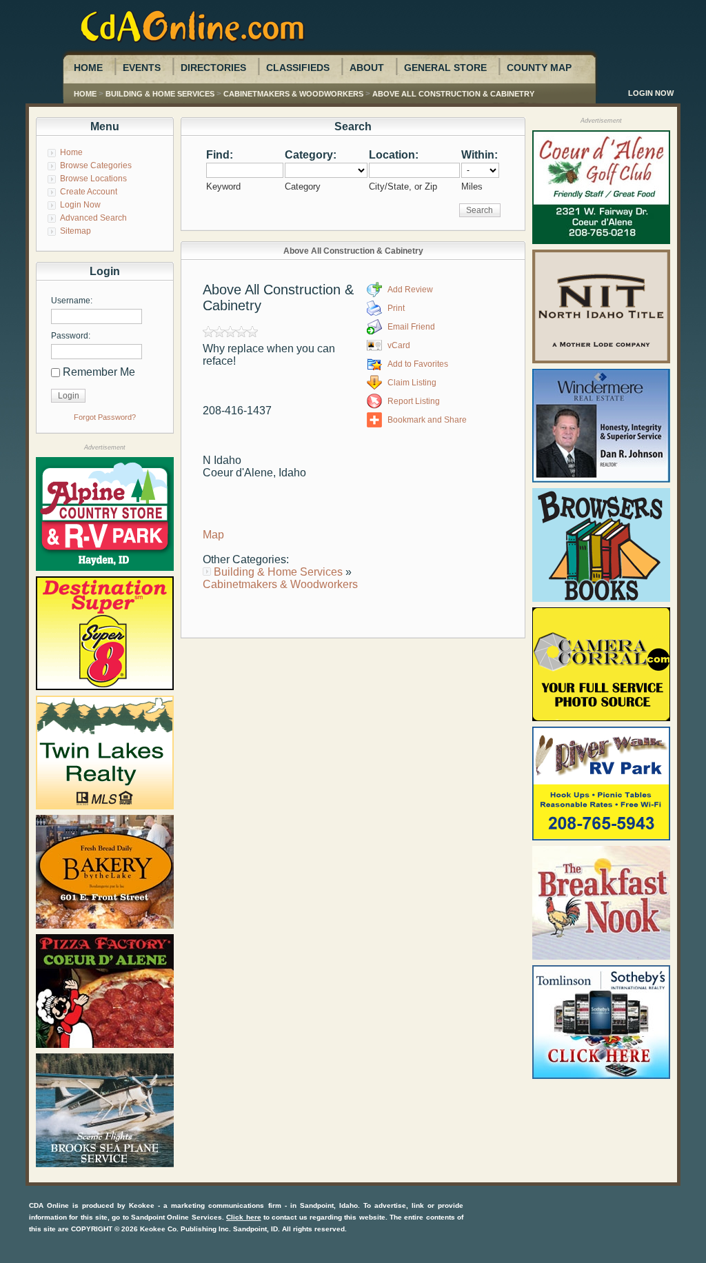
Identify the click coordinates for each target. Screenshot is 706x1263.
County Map (539, 67)
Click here (243, 1217)
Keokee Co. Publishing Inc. (185, 1229)
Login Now (651, 93)
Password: (70, 336)
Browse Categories (96, 165)
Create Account (88, 191)
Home (88, 67)
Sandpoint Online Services (176, 1217)
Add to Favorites (417, 364)
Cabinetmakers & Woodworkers (293, 94)
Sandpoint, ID (255, 1229)
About (367, 67)
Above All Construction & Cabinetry (453, 94)
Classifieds (298, 67)
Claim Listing (411, 382)
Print (396, 308)
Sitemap (75, 231)
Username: (71, 300)
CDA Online (49, 1205)
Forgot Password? (105, 417)
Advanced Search (93, 218)
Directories (213, 67)
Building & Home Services (159, 94)
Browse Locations (93, 178)
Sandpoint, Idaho (329, 1205)
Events (142, 67)
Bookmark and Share (427, 420)
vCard (398, 345)
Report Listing (413, 401)
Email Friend (411, 327)
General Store (445, 67)
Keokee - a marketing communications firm (205, 1205)
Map (213, 534)
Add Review (410, 289)
